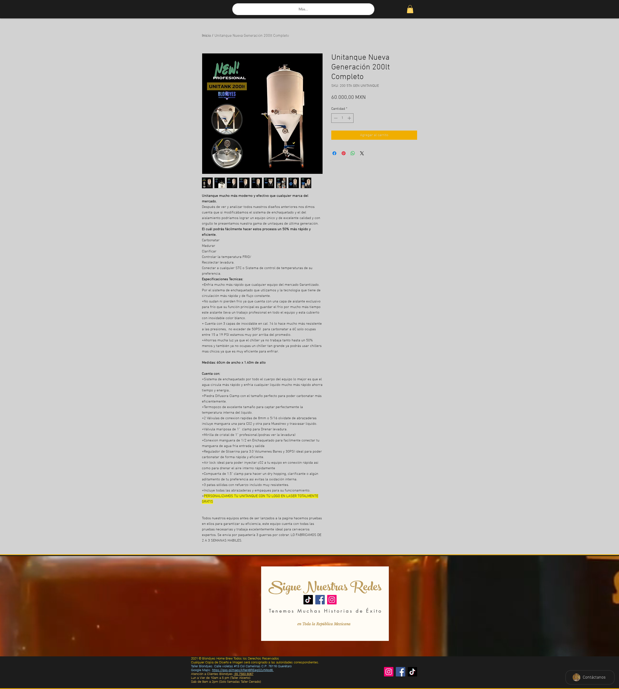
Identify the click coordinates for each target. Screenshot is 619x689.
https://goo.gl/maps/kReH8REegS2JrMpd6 (243, 670)
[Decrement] (335, 118)
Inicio (206, 35)
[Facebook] (320, 599)
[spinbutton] (342, 118)
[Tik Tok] (412, 671)
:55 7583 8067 (243, 674)
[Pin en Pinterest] (343, 153)
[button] (410, 9)
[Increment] (349, 118)
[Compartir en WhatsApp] (353, 153)
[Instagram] (332, 599)
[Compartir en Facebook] (334, 153)
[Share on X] (362, 153)
